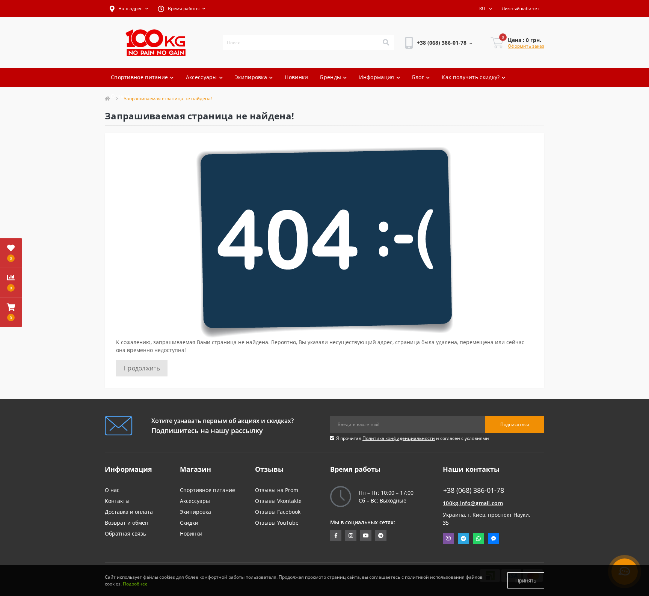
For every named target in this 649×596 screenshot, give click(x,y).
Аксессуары (201, 77)
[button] (129, 8)
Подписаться (514, 424)
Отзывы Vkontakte (278, 500)
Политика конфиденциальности (398, 438)
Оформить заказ (526, 46)
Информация (376, 77)
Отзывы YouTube (277, 522)
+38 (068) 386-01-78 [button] (473, 490)
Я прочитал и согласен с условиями (412, 438)
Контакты (117, 500)
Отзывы (121, 95)
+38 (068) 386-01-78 (430, 63)
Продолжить (142, 368)
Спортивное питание (139, 77)
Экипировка (251, 77)
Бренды (330, 77)
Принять (525, 580)
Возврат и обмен (126, 522)
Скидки (189, 522)
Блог (418, 77)
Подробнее (135, 584)
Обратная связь (125, 533)
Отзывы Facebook (277, 511)
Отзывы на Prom (276, 490)
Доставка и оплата (129, 511)
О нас (112, 490)
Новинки (296, 77)
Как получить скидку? (471, 77)
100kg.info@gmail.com (473, 503)
